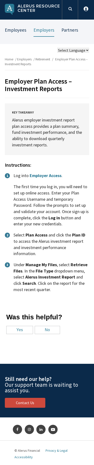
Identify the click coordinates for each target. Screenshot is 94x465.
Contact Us (25, 402)
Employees (15, 30)
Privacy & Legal (56, 450)
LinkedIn (41, 429)
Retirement (42, 59)
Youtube (53, 429)
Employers (44, 30)
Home (9, 59)
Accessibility (23, 457)
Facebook (17, 429)
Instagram (29, 429)
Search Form (70, 10)
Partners (69, 30)
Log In (86, 10)
